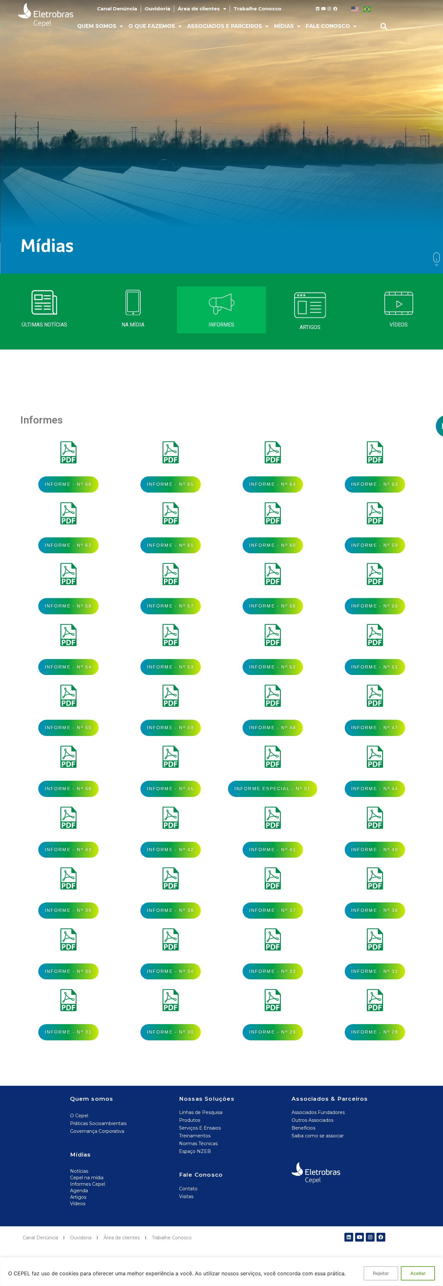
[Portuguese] (366, 9)
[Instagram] (329, 9)
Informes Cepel (87, 1184)
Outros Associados (312, 1120)
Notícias (79, 1171)
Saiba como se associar (318, 1136)
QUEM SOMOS (96, 26)
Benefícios (303, 1128)
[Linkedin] (318, 9)
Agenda (79, 1191)
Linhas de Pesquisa (200, 1112)
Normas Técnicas (198, 1143)
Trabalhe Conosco (257, 9)
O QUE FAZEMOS (151, 26)
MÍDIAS (284, 26)
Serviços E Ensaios (200, 1128)
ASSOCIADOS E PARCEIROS (224, 26)
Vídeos (77, 1203)
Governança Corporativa (97, 1131)
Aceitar (417, 1273)
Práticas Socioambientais (98, 1123)
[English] (354, 9)
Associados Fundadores (318, 1112)
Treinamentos (194, 1136)
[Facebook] (335, 9)
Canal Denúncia (117, 9)
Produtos (189, 1120)
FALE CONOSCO (328, 26)
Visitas (186, 1196)
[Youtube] (324, 9)
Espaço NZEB (195, 1151)
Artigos (78, 1197)
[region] (221, 1271)
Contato (188, 1189)
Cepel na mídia (86, 1178)
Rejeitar (381, 1273)
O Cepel (79, 1116)
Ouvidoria (157, 9)
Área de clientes (199, 9)
